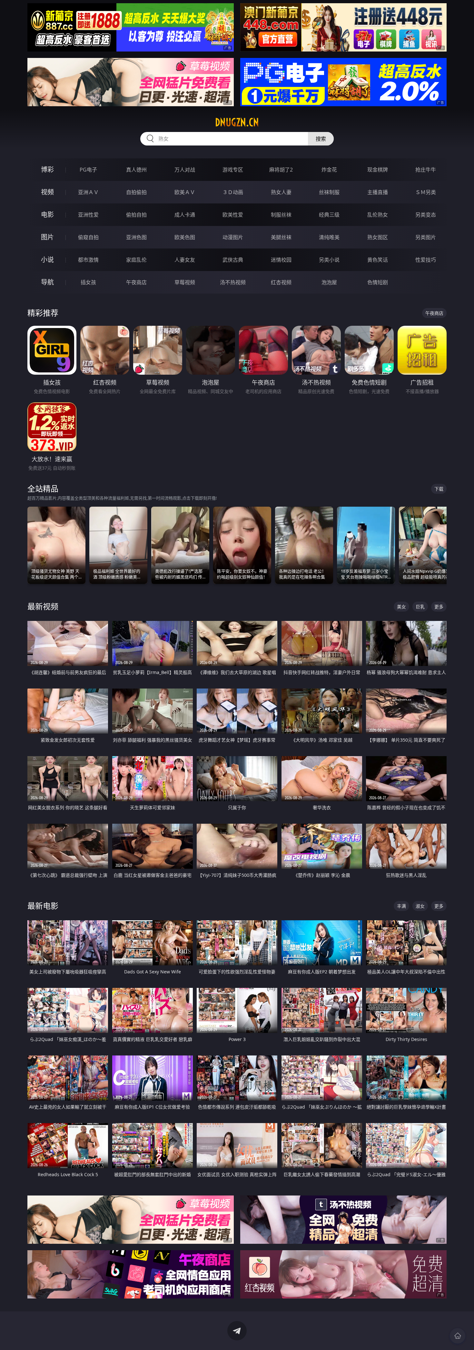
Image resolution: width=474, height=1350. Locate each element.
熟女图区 (377, 237)
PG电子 (88, 169)
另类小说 (329, 259)
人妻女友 (184, 259)
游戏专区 (232, 169)
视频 (47, 192)
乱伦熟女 (377, 214)
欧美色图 (184, 237)
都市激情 (88, 259)
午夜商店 (136, 282)
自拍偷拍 (136, 192)
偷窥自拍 (88, 237)
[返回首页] (457, 1336)
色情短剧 (377, 282)
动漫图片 (232, 237)
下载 (438, 489)
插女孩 (88, 282)
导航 (47, 282)
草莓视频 (184, 282)
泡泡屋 (329, 282)
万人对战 (184, 169)
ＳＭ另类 (425, 192)
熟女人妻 (281, 192)
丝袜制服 (329, 192)
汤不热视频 (233, 282)
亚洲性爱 (88, 214)
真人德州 (136, 169)
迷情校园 (281, 259)
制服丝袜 (281, 214)
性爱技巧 (425, 259)
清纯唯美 (329, 237)
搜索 (321, 138)
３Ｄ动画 (232, 192)
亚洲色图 (136, 237)
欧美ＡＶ (184, 192)
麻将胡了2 (281, 169)
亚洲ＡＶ (88, 192)
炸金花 (329, 169)
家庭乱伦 (136, 259)
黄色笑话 (377, 259)
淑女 (420, 906)
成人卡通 (184, 214)
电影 (47, 214)
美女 (401, 607)
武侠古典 (232, 259)
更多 (438, 607)
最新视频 (42, 606)
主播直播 (377, 192)
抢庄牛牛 (425, 169)
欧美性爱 (232, 214)
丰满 (401, 906)
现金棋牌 (377, 169)
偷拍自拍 (136, 214)
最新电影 (42, 905)
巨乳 (420, 607)
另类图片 (425, 237)
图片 (47, 237)
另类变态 (425, 214)
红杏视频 (281, 282)
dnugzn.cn (237, 122)
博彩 (47, 169)
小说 (47, 259)
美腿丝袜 (281, 237)
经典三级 (329, 214)
